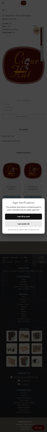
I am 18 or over (23, 217)
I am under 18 (23, 224)
